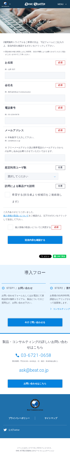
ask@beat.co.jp (34, 370)
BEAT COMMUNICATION (6, 4)
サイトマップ (51, 418)
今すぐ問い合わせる (35, 322)
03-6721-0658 (36, 355)
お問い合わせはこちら (35, 383)
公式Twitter (14, 430)
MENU (60, 4)
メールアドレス (14, 130)
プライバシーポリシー (19, 418)
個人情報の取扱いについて (16, 215)
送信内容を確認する (35, 240)
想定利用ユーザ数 (16, 167)
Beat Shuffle (35, 5)
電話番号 (10, 107)
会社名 (9, 85)
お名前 (9, 62)
